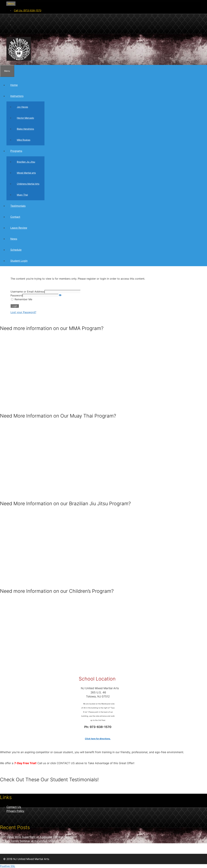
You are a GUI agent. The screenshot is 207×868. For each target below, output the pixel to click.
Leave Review (18, 227)
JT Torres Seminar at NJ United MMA (30, 841)
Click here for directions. (98, 738)
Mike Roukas (23, 139)
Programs (16, 150)
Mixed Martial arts (26, 172)
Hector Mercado (25, 117)
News (13, 238)
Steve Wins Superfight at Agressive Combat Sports (39, 837)
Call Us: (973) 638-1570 (27, 10)
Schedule (16, 249)
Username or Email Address (27, 291)
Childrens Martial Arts (28, 183)
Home (14, 85)
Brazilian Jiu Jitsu (26, 161)
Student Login (18, 260)
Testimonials (18, 205)
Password (16, 295)
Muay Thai (22, 194)
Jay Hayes (22, 106)
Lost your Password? (23, 312)
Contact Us (13, 807)
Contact (15, 216)
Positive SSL (7, 866)
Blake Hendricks (25, 128)
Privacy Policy (15, 811)
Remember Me (23, 299)
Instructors (16, 96)
